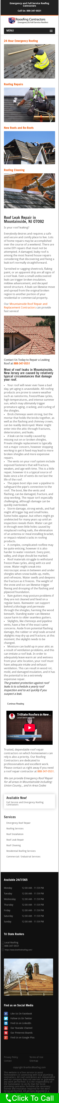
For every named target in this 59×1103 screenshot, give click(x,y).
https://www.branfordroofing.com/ (18, 950)
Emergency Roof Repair (18, 823)
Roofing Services (14, 829)
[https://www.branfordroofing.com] (29, 23)
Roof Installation (14, 834)
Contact (8, 1061)
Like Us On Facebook (21, 1014)
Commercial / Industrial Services (23, 857)
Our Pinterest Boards (21, 1033)
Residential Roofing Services (21, 851)
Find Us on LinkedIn (20, 1023)
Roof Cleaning (13, 845)
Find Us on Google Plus (22, 1038)
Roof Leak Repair (15, 840)
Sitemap (34, 1061)
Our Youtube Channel (21, 1028)
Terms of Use (36, 1057)
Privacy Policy (11, 1057)
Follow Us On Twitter (21, 1018)
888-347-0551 (34, 11)
